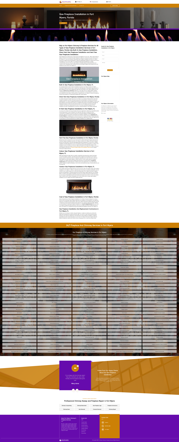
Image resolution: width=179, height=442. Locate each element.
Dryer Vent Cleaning (159, 323)
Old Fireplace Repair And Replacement (124, 256)
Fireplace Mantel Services (159, 351)
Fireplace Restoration (19, 249)
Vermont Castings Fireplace (159, 305)
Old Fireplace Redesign (124, 291)
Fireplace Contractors (159, 267)
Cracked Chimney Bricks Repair (159, 288)
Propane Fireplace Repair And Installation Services (19, 277)
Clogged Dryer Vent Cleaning (19, 330)
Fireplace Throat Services (19, 284)
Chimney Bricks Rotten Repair (124, 288)
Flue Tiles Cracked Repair (89, 291)
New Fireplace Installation (159, 246)
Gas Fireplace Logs (159, 281)
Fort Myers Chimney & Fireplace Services (105, 440)
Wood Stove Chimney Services (19, 344)
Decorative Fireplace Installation (159, 333)
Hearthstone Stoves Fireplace (159, 316)
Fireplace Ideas (19, 337)
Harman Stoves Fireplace (54, 309)
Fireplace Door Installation (89, 277)
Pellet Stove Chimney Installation (89, 295)
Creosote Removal (54, 242)
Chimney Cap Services (54, 260)
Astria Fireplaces (159, 302)
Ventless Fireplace (89, 344)
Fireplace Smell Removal (19, 291)
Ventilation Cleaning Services (54, 347)
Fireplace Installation (124, 246)
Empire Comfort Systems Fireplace (19, 319)
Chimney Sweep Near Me (89, 337)
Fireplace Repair (89, 246)
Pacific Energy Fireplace (54, 312)
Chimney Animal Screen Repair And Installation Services (124, 249)
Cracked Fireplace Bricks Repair (89, 351)
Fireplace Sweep (89, 267)
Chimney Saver (159, 256)
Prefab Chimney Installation (89, 323)
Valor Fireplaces (54, 302)
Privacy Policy (83, 433)
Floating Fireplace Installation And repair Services (124, 351)
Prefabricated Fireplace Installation (159, 274)
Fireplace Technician (159, 337)
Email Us (109, 1)
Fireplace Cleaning (159, 239)
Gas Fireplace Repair (89, 270)
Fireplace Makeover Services (89, 347)
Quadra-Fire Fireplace (159, 309)
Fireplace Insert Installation (19, 323)
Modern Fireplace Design (19, 295)
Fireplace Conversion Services (124, 344)
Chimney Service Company (124, 330)
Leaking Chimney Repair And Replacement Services (54, 288)
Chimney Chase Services (89, 260)
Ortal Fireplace (124, 312)
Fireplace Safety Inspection (124, 333)
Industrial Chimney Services (159, 284)
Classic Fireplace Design (159, 291)
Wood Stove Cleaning (159, 340)
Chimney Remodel (124, 347)
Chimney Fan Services (159, 263)
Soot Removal (89, 242)
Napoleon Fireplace (89, 305)
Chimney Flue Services (159, 260)
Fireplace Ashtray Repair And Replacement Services (159, 277)
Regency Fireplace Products (159, 298)
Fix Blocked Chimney (19, 288)
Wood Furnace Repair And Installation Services (89, 274)
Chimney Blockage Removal (54, 256)
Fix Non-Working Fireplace (54, 249)
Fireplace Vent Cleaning (124, 267)
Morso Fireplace (89, 316)
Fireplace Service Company (89, 330)
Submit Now (110, 70)
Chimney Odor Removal (54, 291)
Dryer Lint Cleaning (89, 326)
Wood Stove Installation (124, 340)
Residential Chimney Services (124, 284)
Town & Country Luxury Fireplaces (89, 302)
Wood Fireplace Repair (54, 270)
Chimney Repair (124, 242)
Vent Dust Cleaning (124, 326)
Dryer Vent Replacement (89, 333)
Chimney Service (89, 239)
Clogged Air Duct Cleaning (54, 330)
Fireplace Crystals (54, 298)
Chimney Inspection (124, 239)
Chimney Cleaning (54, 239)
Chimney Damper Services (54, 263)
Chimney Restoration (19, 256)
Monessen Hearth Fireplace (54, 316)
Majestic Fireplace (124, 305)
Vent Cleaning (19, 326)
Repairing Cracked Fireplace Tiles (89, 288)
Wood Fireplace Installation (159, 270)
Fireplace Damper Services (124, 281)
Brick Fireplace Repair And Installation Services (19, 351)
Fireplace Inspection (89, 256)
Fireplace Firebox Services (89, 281)
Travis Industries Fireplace (124, 316)
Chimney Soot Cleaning (19, 246)
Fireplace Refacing (124, 253)
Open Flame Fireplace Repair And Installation (19, 347)
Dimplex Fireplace (124, 309)
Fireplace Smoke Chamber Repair (89, 253)
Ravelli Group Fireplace (89, 319)
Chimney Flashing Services (19, 267)
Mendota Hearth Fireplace (89, 312)
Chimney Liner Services (19, 263)
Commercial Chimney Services (89, 284)
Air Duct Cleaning (54, 326)
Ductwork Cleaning (124, 337)
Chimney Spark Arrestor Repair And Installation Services (89, 249)
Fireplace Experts (159, 330)
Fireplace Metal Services (19, 281)
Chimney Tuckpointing (159, 253)
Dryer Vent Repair (54, 333)
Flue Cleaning (19, 242)
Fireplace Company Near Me (19, 340)
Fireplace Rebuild (19, 270)
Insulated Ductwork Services (159, 347)
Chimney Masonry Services (54, 267)
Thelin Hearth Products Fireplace (54, 319)
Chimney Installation (159, 242)
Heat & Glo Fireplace (19, 309)
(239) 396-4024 (115, 5)
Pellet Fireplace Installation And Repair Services (124, 298)
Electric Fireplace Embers (124, 295)
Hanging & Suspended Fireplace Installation (159, 344)
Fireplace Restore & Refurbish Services (54, 351)
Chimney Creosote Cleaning (54, 246)
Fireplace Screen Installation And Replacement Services (159, 319)
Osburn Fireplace (89, 309)
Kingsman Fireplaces (124, 302)
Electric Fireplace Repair (124, 270)
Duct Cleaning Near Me (54, 337)
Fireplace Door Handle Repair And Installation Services (124, 277)
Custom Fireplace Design (54, 295)
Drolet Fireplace (19, 316)
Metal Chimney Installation (19, 253)
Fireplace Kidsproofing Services (124, 323)
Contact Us (81, 5)
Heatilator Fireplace (54, 305)
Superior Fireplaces (19, 302)
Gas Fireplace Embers (159, 295)
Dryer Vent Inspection (159, 326)
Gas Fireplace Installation (19, 274)
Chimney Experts (19, 333)
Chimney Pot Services (124, 263)
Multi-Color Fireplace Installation (89, 298)
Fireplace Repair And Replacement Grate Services (54, 281)
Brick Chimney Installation (159, 249)
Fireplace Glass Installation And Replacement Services (54, 277)
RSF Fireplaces (19, 305)
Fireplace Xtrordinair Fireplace (159, 312)
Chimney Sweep (19, 239)
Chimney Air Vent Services (19, 298)
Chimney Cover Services (124, 260)
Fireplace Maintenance (54, 340)
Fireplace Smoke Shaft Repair (54, 253)
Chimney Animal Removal (124, 319)
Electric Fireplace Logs (54, 284)
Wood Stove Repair (89, 340)
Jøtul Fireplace (19, 312)
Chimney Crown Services (19, 260)
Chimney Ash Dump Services (89, 263)
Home (60, 5)
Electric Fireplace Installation (54, 274)
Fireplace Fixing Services (54, 344)
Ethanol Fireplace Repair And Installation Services (124, 274)
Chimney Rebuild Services (54, 323)
